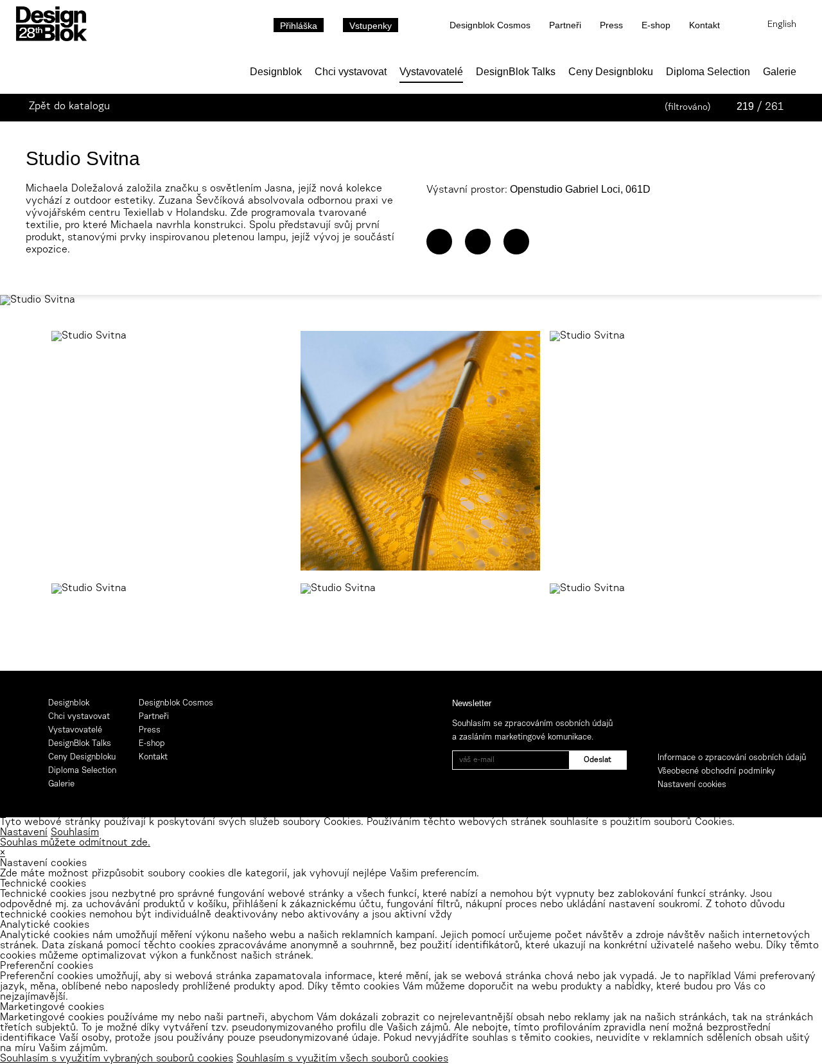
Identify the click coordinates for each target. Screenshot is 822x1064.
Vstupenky (370, 26)
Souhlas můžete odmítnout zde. (75, 843)
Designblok (276, 71)
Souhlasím (75, 833)
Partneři (565, 25)
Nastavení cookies (692, 785)
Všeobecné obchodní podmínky (716, 771)
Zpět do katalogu (69, 107)
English (781, 25)
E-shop (656, 25)
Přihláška (298, 26)
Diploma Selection (708, 71)
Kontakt (704, 25)
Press (611, 25)
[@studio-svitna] (478, 241)
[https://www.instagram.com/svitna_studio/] (516, 241)
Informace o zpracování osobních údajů (732, 758)
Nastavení (24, 833)
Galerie (779, 71)
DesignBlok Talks (515, 71)
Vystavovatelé (431, 71)
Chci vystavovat (351, 71)
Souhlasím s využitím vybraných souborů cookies (116, 1059)
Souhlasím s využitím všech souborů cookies (342, 1059)
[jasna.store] (439, 241)
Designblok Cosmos (490, 25)
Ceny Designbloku (610, 71)
